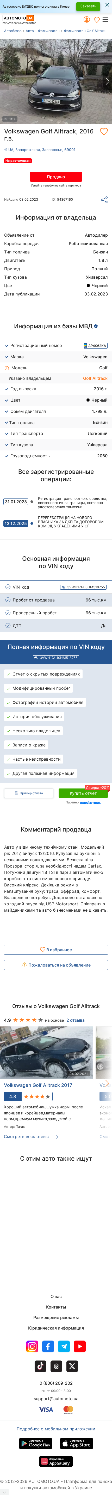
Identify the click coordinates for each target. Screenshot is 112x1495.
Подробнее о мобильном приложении (56, 1428)
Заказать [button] (88, 6)
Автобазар (13, 31)
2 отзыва (75, 1020)
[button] (107, 19)
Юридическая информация (56, 1328)
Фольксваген (49, 31)
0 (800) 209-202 (56, 1383)
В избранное (58, 949)
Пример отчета (31, 793)
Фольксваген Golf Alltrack (85, 31)
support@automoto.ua (56, 1398)
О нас (56, 1296)
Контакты (56, 1307)
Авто (30, 31)
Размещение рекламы (56, 1317)
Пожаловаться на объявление (59, 965)
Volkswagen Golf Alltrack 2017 (38, 1085)
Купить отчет (89, 792)
